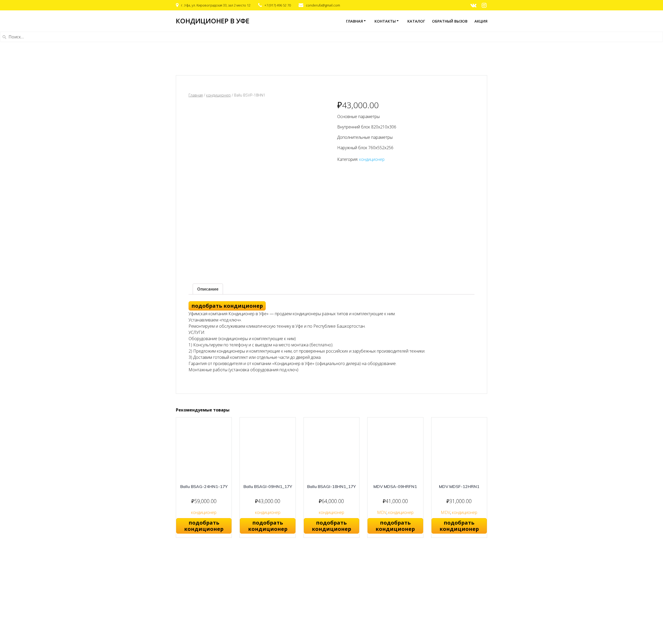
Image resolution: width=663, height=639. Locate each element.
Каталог (416, 21)
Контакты (385, 21)
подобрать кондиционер (227, 305)
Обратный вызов (449, 21)
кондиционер (218, 95)
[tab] (208, 289)
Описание (208, 289)
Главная (354, 21)
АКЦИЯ (480, 21)
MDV (381, 512)
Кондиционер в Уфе (212, 21)
